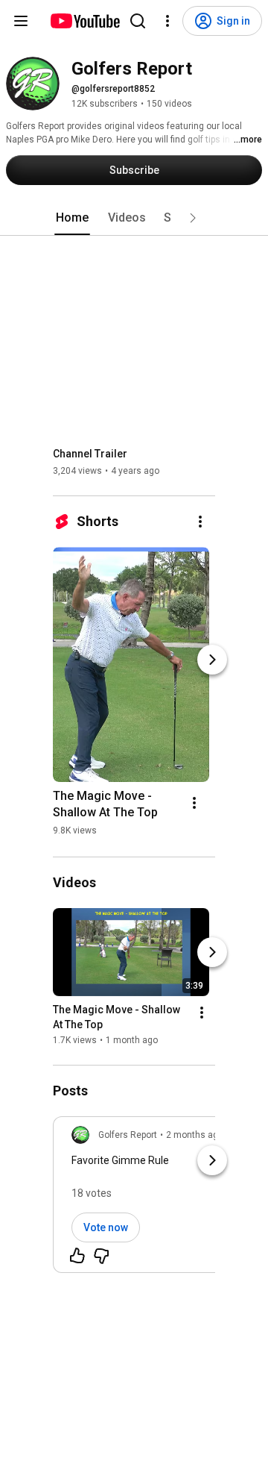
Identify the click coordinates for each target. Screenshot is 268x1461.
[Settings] (167, 21)
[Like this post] (77, 1256)
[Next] (212, 660)
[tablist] (134, 218)
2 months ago (194, 1135)
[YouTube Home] (84, 21)
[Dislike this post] (101, 1256)
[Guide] (21, 21)
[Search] (138, 21)
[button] (193, 218)
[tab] (72, 218)
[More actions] (200, 521)
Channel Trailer (90, 454)
